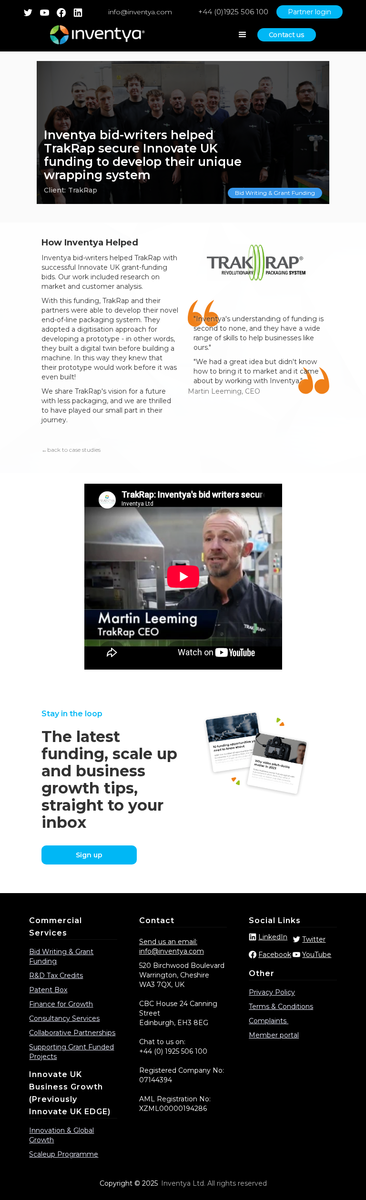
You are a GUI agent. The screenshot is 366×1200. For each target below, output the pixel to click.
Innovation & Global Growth (61, 1135)
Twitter (313, 939)
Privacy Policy (272, 992)
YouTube (316, 954)
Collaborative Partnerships (72, 1032)
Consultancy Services (64, 1018)
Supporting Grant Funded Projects (71, 1052)
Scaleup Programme (63, 1154)
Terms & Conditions (281, 1006)
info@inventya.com (140, 12)
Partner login (309, 12)
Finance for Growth (61, 1004)
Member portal (274, 1035)
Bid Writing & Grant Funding (275, 192)
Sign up (89, 855)
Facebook (274, 954)
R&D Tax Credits (56, 975)
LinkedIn (272, 937)
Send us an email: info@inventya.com (171, 946)
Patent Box (48, 990)
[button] (243, 35)
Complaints (268, 1021)
